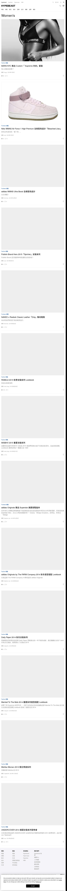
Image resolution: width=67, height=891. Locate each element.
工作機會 (36, 860)
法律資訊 (36, 866)
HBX (24, 860)
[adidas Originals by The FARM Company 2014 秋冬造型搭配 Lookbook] (32, 549)
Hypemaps (26, 856)
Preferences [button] (38, 882)
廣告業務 (36, 864)
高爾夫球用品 (16, 860)
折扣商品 (14, 865)
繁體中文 (62, 874)
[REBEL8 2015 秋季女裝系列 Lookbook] (32, 354)
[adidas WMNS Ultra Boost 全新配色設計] (32, 166)
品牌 (30, 9)
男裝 (13, 853)
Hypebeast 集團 (38, 854)
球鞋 (6, 9)
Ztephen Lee (7, 518)
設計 (14, 9)
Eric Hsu (6, 198)
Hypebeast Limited (8, 874)
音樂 (18, 9)
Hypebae (25, 858)
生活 (22, 9)
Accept (33, 886)
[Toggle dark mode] (60, 6)
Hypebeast (26, 853)
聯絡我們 (36, 869)
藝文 (10, 9)
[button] (36, 76)
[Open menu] (63, 6)
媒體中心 (36, 857)
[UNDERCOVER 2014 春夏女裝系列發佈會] (32, 804)
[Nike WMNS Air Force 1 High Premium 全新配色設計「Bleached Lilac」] (32, 103)
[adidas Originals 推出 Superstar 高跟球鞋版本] (32, 482)
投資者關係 (37, 862)
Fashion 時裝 (4, 63)
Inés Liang (6, 386)
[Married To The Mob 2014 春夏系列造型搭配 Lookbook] (32, 676)
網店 (34, 9)
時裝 (2, 9)
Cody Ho (6, 646)
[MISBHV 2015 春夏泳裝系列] (32, 417)
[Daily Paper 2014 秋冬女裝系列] (32, 612)
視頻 (26, 9)
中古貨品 (14, 862)
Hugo (5, 72)
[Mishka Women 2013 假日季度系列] (32, 741)
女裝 (13, 856)
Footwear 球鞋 (5, 125)
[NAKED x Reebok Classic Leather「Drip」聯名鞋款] (32, 291)
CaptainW (6, 773)
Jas (5, 135)
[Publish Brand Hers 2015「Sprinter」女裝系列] (32, 229)
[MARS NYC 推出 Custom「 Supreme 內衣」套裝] (32, 40)
